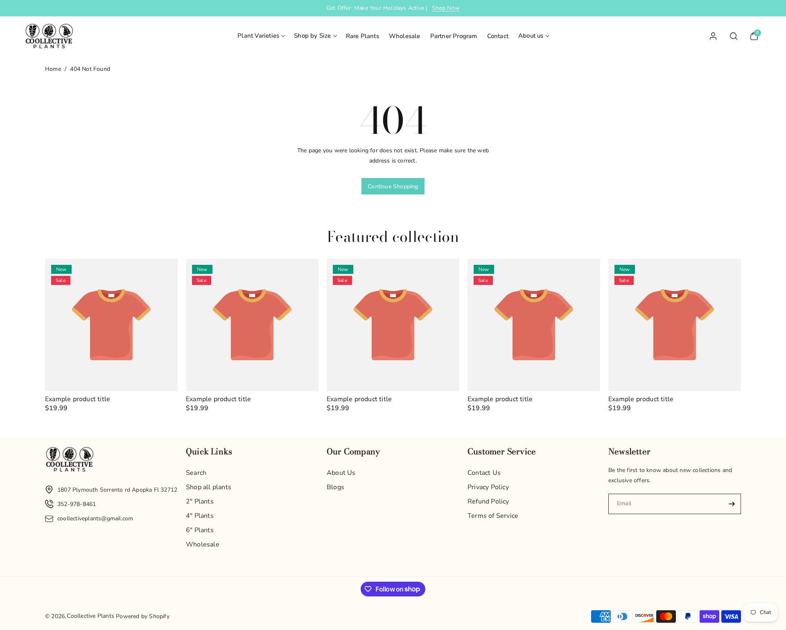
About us (531, 36)
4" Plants (200, 515)
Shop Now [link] (446, 8)
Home (53, 69)
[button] (261, 36)
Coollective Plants (90, 616)
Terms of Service (493, 515)
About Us (341, 472)
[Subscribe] (732, 504)
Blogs (335, 487)
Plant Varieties (258, 36)
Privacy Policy (488, 487)
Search (196, 472)
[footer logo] (69, 461)
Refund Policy (488, 501)
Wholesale (202, 544)
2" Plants (200, 501)
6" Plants (200, 530)
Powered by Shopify (142, 616)
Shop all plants (208, 487)
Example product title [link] (77, 399)
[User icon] (713, 36)
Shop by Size (312, 36)
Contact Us (484, 472)
